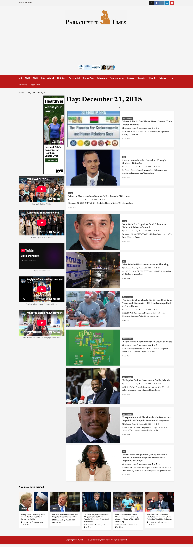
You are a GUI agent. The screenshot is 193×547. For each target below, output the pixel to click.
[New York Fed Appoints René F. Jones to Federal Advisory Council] (93, 232)
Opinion (61, 78)
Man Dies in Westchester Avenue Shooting (145, 264)
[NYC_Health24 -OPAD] (53, 135)
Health (152, 78)
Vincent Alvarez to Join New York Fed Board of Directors (99, 196)
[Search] (172, 78)
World (55, 508)
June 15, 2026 (38, 522)
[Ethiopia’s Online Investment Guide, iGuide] (93, 386)
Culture (130, 78)
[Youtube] (172, 3)
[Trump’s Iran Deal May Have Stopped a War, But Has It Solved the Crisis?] (33, 502)
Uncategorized (127, 118)
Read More (126, 139)
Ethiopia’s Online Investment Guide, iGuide (146, 380)
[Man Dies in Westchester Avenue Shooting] (93, 270)
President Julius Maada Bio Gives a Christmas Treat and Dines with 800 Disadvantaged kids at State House (147, 303)
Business (23, 85)
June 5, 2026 (164, 522)
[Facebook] (156, 3)
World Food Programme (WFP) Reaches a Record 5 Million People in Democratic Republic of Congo (144, 458)
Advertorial (74, 78)
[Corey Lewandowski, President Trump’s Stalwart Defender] (93, 168)
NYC (27, 78)
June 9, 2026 (101, 524)
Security (141, 78)
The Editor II (27, 522)
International (47, 78)
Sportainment (117, 78)
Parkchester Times (129, 128)
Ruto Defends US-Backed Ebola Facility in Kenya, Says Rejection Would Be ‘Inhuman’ (159, 517)
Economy (35, 85)
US (20, 78)
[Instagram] (161, 3)
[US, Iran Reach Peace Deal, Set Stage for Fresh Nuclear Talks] (65, 502)
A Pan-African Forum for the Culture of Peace (147, 342)
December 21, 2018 (145, 128)
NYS (35, 78)
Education (102, 78)
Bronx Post (88, 78)
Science (162, 78)
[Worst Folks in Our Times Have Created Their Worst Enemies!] (93, 129)
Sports (118, 508)
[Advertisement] (96, 44)
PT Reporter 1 (58, 520)
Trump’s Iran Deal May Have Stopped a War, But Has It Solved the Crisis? (33, 517)
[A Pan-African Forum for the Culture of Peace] (93, 348)
